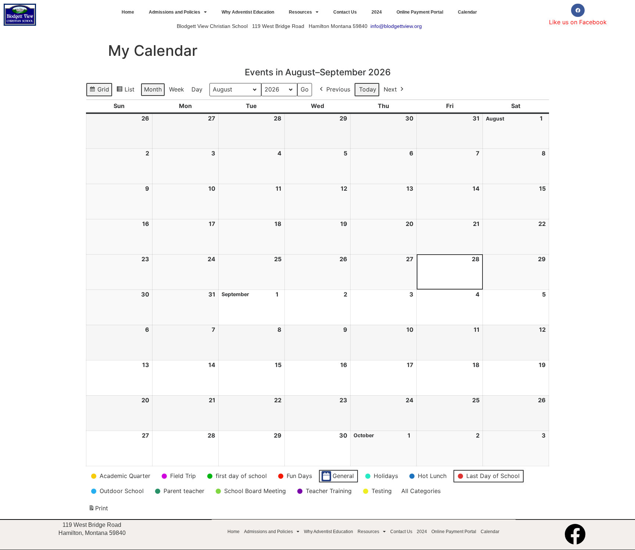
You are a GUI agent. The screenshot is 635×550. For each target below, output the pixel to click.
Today (367, 89)
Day (196, 89)
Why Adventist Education (248, 12)
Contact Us (345, 12)
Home (128, 12)
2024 (377, 12)
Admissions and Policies (174, 12)
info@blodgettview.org (396, 26)
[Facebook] (577, 10)
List (127, 91)
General (343, 475)
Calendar (467, 12)
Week (176, 89)
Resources (300, 12)
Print (98, 510)
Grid (100, 91)
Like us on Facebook (578, 22)
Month (153, 89)
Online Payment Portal (420, 12)
